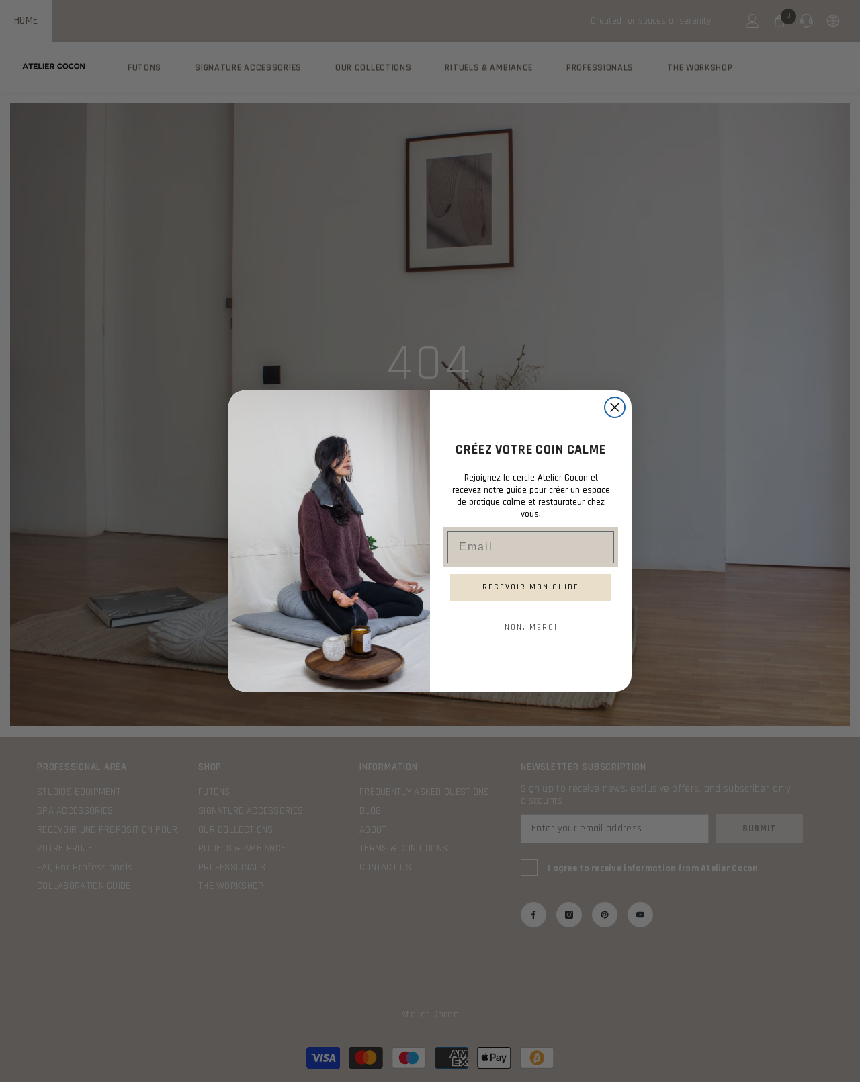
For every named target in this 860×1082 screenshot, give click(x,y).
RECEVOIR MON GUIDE (530, 587)
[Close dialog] (615, 407)
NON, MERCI (531, 627)
